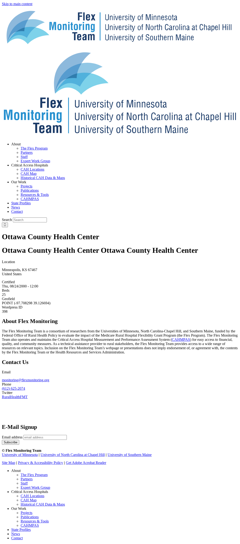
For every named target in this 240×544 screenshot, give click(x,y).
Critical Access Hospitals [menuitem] (29, 165)
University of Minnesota (20, 455)
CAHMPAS (30, 525)
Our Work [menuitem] (18, 182)
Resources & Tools (35, 521)
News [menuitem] (15, 207)
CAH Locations (32, 496)
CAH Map (29, 500)
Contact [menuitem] (17, 211)
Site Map (8, 463)
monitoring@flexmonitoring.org (25, 380)
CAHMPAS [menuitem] (30, 199)
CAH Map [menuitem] (29, 174)
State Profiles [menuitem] (21, 203)
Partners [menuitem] (27, 152)
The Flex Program (34, 475)
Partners (27, 479)
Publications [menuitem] (30, 190)
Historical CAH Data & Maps (43, 504)
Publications (30, 517)
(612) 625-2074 (13, 388)
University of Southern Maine (130, 455)
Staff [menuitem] (24, 157)
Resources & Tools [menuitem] (35, 195)
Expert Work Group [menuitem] (35, 161)
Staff (24, 483)
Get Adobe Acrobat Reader (86, 463)
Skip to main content (17, 4)
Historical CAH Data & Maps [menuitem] (43, 178)
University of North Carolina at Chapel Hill (73, 455)
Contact (17, 538)
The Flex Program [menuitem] (34, 148)
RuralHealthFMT (15, 397)
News (15, 534)
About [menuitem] (16, 144)
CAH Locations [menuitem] (32, 169)
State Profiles (21, 530)
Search (7, 220)
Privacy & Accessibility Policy (40, 463)
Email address (12, 437)
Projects (26, 513)
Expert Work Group (35, 487)
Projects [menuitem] (26, 186)
